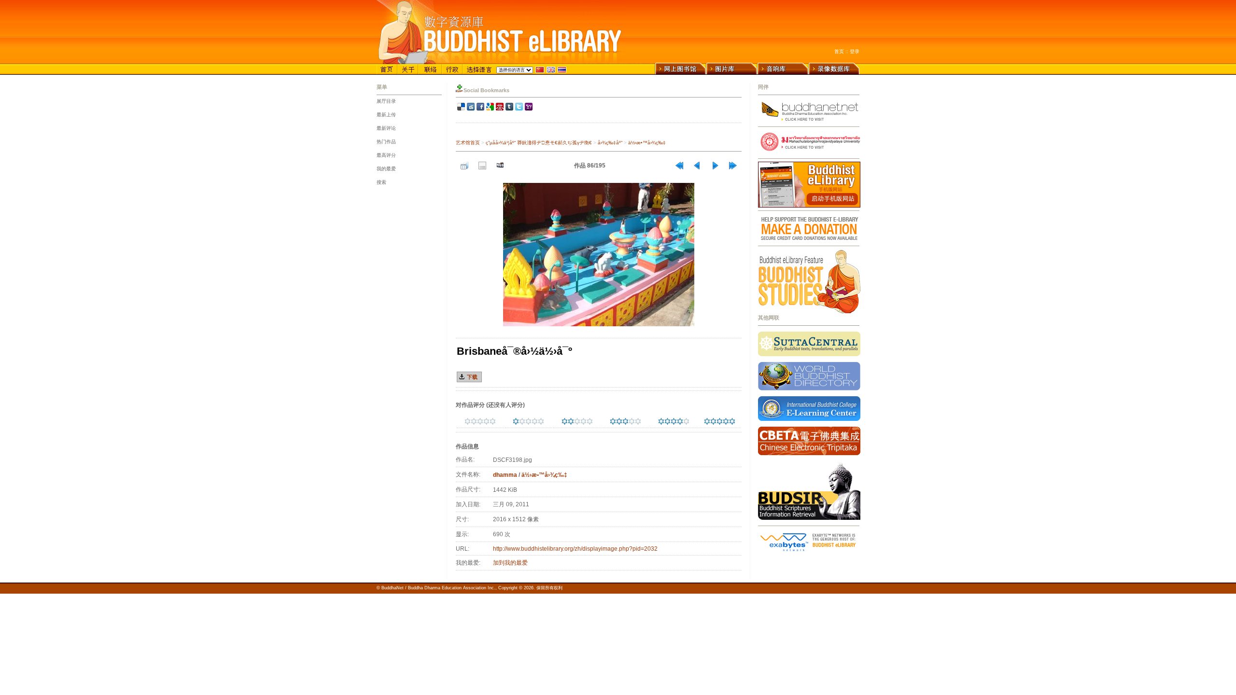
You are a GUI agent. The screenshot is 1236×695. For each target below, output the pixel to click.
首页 (839, 51)
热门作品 (386, 141)
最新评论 (386, 128)
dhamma (505, 475)
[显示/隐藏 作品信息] (482, 165)
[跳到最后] (733, 165)
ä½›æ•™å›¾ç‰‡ (647, 142)
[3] (613, 421)
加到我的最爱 (510, 562)
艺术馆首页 (468, 142)
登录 (854, 51)
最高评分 (386, 155)
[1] (516, 421)
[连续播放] (500, 165)
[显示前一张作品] (697, 165)
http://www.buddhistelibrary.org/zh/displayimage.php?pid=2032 (575, 548)
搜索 (381, 182)
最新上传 (386, 114)
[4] (661, 421)
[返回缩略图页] (464, 165)
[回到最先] (679, 165)
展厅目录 (386, 101)
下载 (472, 377)
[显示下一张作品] (715, 165)
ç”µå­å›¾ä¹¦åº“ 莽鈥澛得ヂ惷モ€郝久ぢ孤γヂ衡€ (539, 142)
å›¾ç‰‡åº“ (610, 142)
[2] (565, 421)
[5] (707, 421)
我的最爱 (386, 168)
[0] (467, 421)
